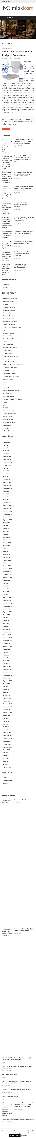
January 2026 (7, 459)
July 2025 (5, 468)
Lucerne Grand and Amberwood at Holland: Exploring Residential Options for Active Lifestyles (23, 141)
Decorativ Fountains (8, 333)
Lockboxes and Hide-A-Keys (11, 376)
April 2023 (6, 534)
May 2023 (6, 531)
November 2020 (7, 571)
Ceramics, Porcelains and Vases (12, 327)
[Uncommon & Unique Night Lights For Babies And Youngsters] (7, 929)
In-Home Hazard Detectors (10, 362)
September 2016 (7, 712)
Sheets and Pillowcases (9, 413)
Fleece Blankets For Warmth (10, 1096)
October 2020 (7, 574)
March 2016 (6, 730)
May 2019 (6, 623)
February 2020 (7, 597)
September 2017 (7, 681)
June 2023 (6, 528)
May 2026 (6, 448)
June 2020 (6, 586)
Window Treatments (9, 431)
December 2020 (7, 568)
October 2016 (7, 709)
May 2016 (6, 724)
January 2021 (7, 566)
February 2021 (7, 563)
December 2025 (7, 462)
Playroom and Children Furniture (12, 399)
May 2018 (6, 658)
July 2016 (5, 718)
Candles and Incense (9, 324)
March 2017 (6, 695)
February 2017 (7, 698)
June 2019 (6, 620)
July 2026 (5, 445)
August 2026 (6, 442)
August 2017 (6, 683)
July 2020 (5, 583)
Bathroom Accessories (9, 310)
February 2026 (7, 456)
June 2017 (6, 689)
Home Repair (7, 359)
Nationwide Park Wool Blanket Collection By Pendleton (18, 1119)
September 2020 (7, 577)
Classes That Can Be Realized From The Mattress (16, 1089)
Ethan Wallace (16, 58)
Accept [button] (12, 1135)
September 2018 (7, 646)
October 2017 (7, 678)
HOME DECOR (7, 353)
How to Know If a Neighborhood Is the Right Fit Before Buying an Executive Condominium (24, 174)
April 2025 (6, 476)
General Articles (7, 350)
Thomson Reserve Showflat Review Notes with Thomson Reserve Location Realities (24, 218)
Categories (6, 284)
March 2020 (6, 594)
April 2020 (6, 591)
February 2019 (7, 632)
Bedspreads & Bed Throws (21, 800)
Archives (5, 287)
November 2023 (7, 514)
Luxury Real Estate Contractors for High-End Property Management (23, 204)
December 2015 (7, 738)
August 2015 (6, 750)
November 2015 (7, 741)
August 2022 (6, 545)
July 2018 (5, 652)
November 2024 (7, 488)
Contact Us (6, 777)
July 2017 (5, 686)
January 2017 (7, 701)
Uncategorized (7, 425)
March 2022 (6, 554)
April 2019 (6, 626)
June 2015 (6, 755)
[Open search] (32, 18)
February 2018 (7, 666)
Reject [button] (18, 1135)
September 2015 (7, 747)
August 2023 (6, 522)
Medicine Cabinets (8, 379)
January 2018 (7, 669)
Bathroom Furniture (9, 313)
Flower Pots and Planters (10, 347)
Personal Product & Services (11, 390)
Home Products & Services (10, 356)
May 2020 (6, 589)
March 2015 (6, 764)
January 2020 (7, 600)
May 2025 (6, 474)
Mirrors (5, 382)
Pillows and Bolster (8, 396)
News (4, 385)
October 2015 (7, 744)
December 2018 (7, 637)
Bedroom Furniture (8, 318)
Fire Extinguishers (8, 344)
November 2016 (7, 706)
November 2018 (7, 640)
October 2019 (7, 609)
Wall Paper (6, 428)
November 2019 (7, 606)
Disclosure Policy (8, 780)
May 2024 (6, 497)
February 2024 (7, 505)
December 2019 (7, 603)
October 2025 (7, 465)
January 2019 (7, 635)
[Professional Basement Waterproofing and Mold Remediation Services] (7, 264)
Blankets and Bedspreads (10, 321)
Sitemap (5, 783)
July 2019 (5, 617)
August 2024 (6, 491)
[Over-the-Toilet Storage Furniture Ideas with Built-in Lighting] (7, 242)
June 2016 (6, 721)
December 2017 (7, 672)
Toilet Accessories (7, 48)
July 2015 (5, 753)
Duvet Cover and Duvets (10, 339)
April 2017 (6, 692)
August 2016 (6, 715)
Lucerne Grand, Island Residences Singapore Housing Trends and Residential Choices (23, 188)
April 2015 (6, 761)
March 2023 (6, 537)
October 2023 (7, 517)
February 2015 (7, 767)
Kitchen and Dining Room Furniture (13, 364)
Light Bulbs (6, 370)
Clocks (5, 330)
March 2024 (6, 502)
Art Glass (5, 304)
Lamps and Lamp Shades (10, 367)
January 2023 (7, 543)
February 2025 (7, 482)
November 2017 (7, 675)
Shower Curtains (8, 416)
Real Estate (6, 408)
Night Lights (6, 387)
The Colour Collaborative (9, 1074)
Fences (5, 341)
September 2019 (7, 612)
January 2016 (7, 735)
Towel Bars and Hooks (9, 422)
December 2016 (7, 704)
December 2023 (7, 511)
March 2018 (6, 663)
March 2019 (6, 629)
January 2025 (7, 485)
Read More (5, 128)
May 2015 (6, 758)
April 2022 (6, 551)
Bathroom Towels (8, 316)
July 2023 (5, 525)
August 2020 (6, 580)
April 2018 (6, 660)
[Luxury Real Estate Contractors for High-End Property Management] (7, 203)
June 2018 (6, 655)
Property (5, 402)
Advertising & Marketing (10, 298)
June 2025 (6, 471)
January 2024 (7, 508)
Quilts (4, 405)
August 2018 (6, 649)
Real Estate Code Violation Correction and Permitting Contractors (21, 253)
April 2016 (6, 727)
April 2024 (6, 499)
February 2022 (7, 557)
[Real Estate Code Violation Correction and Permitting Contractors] (7, 252)
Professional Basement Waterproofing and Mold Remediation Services (21, 265)
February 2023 (7, 540)
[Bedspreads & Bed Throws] (7, 800)
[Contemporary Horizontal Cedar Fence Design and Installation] (7, 231)
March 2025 (6, 479)
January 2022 (7, 560)
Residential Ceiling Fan (9, 410)
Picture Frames (7, 393)
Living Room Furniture (9, 373)
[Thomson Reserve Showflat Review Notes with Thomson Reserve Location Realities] (7, 217)
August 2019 (6, 614)
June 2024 (6, 494)
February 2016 (7, 732)
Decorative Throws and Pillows (12, 336)
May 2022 (6, 548)
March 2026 (6, 453)
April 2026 (6, 451)
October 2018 (7, 643)
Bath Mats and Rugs (9, 307)
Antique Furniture (8, 301)
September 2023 (7, 520)
